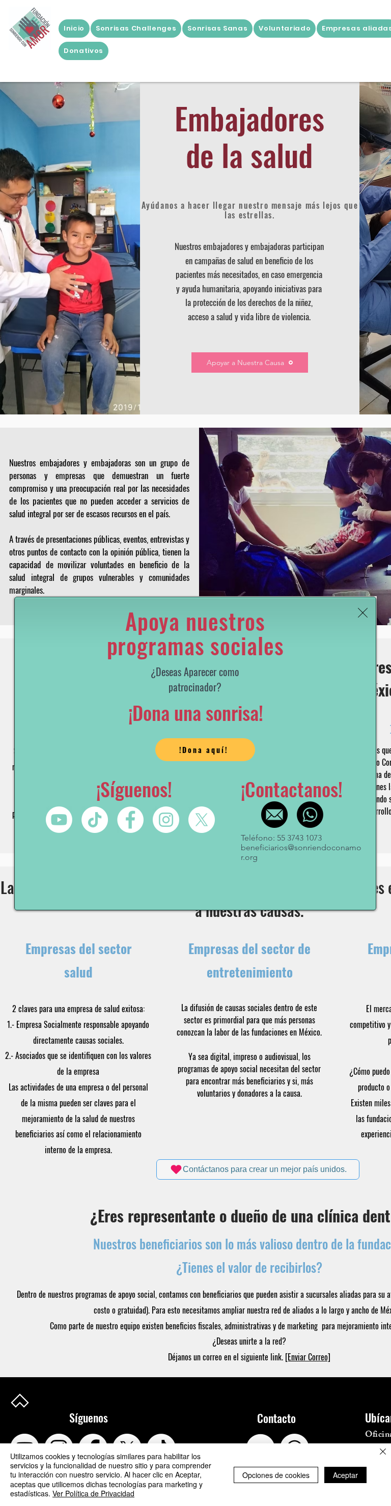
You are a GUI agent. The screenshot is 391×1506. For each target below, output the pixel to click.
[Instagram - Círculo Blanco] (166, 819)
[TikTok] (94, 819)
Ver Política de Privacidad (93, 1493)
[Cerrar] (383, 1452)
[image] (274, 814)
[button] (363, 613)
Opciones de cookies (276, 1475)
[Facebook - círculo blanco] (130, 819)
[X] (201, 819)
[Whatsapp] (310, 814)
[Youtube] (59, 819)
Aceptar (345, 1475)
